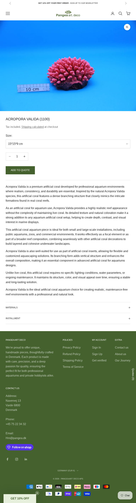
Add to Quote (20, 170)
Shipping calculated (32, 126)
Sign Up (97, 354)
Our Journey (122, 360)
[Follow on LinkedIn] (26, 459)
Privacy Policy (72, 347)
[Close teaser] (37, 493)
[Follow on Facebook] (7, 459)
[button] (20, 498)
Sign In (96, 347)
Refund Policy (71, 354)
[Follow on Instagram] (16, 459)
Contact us (121, 347)
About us (120, 354)
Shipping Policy (73, 360)
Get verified (99, 360)
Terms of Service (73, 366)
